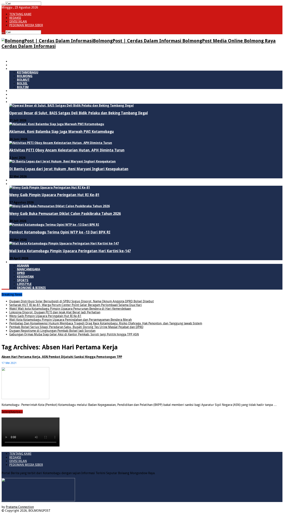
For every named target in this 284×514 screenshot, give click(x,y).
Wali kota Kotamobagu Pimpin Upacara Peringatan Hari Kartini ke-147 (70, 251)
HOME (13, 61)
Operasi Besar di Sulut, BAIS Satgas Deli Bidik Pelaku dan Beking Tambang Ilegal (78, 113)
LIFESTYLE (24, 284)
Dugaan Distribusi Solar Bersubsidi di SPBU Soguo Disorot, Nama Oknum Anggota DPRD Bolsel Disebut (81, 301)
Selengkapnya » (12, 411)
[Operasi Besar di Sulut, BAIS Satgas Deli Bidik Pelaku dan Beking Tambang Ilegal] (71, 105)
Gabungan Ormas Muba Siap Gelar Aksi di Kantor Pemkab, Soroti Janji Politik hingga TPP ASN (74, 334)
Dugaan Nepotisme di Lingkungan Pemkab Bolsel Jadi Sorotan (52, 331)
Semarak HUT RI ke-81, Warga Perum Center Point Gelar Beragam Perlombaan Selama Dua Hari (75, 305)
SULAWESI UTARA (22, 65)
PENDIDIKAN (18, 180)
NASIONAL (17, 91)
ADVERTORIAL (19, 184)
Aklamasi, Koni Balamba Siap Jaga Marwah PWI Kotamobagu (61, 132)
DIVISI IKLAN (18, 21)
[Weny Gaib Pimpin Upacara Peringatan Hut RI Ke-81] (49, 187)
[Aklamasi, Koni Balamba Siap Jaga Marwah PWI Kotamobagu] (56, 124)
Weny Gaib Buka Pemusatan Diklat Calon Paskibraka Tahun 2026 (65, 214)
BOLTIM (23, 87)
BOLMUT (23, 80)
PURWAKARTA (19, 94)
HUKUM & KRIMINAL (24, 102)
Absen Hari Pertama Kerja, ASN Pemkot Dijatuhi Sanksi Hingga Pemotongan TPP (62, 357)
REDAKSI (15, 18)
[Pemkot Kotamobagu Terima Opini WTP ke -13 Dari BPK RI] (54, 225)
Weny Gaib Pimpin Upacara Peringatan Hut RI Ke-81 (54, 195)
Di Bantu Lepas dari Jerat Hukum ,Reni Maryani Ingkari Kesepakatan (68, 169)
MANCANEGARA (28, 269)
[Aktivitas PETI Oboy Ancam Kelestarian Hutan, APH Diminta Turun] (60, 143)
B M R (13, 69)
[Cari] (3, 4)
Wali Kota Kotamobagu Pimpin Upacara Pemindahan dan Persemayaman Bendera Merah (70, 320)
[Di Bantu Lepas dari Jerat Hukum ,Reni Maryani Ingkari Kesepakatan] (62, 161)
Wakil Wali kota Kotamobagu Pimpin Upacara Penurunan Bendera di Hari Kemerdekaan (70, 308)
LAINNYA (15, 262)
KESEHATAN (25, 277)
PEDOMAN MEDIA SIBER (26, 25)
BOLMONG (24, 76)
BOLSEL (22, 83)
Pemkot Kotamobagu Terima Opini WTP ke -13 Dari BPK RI (59, 232)
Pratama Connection (20, 507)
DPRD (21, 273)
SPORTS (22, 280)
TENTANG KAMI (20, 14)
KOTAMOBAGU (27, 72)
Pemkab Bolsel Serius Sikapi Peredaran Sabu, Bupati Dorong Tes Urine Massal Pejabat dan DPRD (76, 327)
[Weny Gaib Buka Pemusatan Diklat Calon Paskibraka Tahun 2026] (59, 206)
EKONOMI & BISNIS (31, 288)
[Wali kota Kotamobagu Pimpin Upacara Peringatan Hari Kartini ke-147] (64, 243)
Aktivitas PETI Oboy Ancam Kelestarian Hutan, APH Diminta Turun (66, 150)
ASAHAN (23, 266)
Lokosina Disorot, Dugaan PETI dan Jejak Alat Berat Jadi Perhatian (54, 312)
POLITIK (15, 98)
